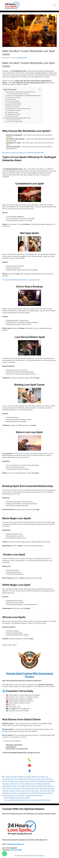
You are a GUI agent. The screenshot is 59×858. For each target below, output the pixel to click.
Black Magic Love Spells (14, 110)
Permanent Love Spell (33, 779)
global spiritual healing (43, 783)
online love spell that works (30, 788)
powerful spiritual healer (17, 790)
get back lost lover (29, 783)
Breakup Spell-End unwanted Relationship (18, 108)
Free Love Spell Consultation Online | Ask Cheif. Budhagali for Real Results (27, 800)
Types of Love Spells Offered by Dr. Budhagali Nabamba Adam (24, 95)
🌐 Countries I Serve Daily (15, 119)
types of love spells (47, 779)
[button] (4, 853)
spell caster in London (9, 793)
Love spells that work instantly (27, 786)
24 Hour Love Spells (10, 776)
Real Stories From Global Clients (15, 121)
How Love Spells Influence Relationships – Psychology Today (21, 279)
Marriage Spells (11, 99)
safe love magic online (32, 790)
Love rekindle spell (20, 779)
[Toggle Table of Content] (39, 89)
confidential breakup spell (38, 781)
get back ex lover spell (16, 783)
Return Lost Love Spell (13, 106)
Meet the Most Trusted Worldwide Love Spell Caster (21, 92)
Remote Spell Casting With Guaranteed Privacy (17, 118)
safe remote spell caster (47, 790)
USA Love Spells (20, 795)
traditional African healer (37, 793)
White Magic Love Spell (14, 114)
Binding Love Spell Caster (14, 105)
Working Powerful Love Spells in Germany (17, 797)
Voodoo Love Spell (13, 112)
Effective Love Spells (38, 776)
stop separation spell (23, 793)
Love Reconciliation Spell (14, 103)
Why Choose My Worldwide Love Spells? (19, 93)
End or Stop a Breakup (13, 101)
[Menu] (54, 5)
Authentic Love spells (24, 776)
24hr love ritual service (11, 781)
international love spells (9, 786)
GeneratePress (40, 855)
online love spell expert (14, 788)
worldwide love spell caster (34, 795)
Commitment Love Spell (13, 97)
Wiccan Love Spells (13, 116)
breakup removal (24, 781)
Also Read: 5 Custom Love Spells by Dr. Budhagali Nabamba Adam (23, 152)
